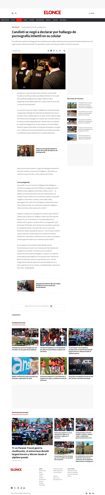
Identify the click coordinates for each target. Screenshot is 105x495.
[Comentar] (63, 51)
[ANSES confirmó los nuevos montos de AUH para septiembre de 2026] (25, 366)
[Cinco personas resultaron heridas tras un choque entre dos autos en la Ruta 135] (72, 121)
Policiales (15, 27)
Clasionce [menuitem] (55, 476)
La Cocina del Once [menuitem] (57, 472)
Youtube (24, 488)
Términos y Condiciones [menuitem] (73, 472)
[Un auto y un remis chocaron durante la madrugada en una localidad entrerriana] (72, 129)
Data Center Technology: (89, 493)
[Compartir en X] (56, 51)
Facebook (11, 488)
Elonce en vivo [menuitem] (56, 478)
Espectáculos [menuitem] (63, 20)
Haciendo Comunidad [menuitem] (57, 468)
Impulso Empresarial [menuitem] (57, 470)
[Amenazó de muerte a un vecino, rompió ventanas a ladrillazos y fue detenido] (72, 137)
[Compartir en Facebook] (51, 51)
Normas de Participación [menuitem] (73, 474)
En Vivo (92, 13)
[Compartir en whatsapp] (48, 51)
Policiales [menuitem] (19, 20)
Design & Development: (92, 493)
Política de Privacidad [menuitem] (72, 470)
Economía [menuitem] (55, 20)
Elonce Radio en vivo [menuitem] (57, 479)
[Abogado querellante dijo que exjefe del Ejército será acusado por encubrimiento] (25, 285)
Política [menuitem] (25, 20)
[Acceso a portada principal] (52, 12)
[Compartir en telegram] (60, 51)
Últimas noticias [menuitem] (5, 20)
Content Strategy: (86, 493)
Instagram (18, 488)
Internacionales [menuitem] (40, 20)
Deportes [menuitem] (48, 20)
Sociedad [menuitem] (31, 20)
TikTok (21, 488)
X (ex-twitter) (14, 488)
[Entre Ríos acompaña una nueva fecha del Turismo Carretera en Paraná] (82, 366)
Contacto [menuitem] (70, 476)
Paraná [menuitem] (13, 20)
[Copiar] (54, 51)
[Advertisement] (53, 396)
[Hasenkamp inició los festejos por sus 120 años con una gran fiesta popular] (25, 337)
